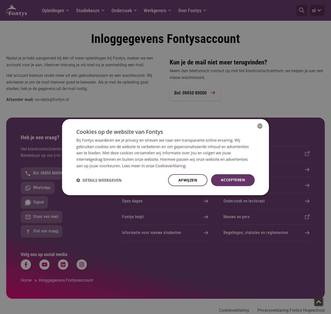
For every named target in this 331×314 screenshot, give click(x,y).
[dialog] (165, 157)
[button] (99, 180)
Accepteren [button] (233, 179)
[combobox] (259, 125)
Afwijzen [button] (187, 180)
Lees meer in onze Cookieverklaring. (154, 165)
